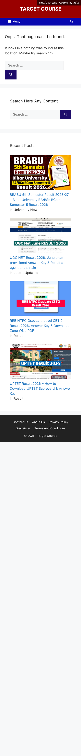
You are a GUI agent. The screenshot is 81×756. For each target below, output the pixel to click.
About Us (38, 422)
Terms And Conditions (49, 428)
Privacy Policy (58, 422)
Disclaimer (23, 428)
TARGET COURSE (40, 9)
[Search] (11, 74)
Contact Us (20, 422)
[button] (71, 22)
